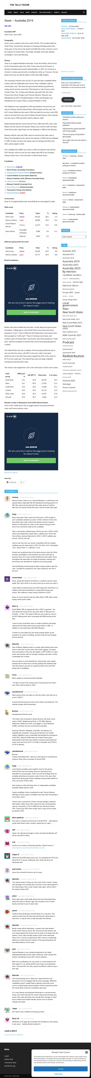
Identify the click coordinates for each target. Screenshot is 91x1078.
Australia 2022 (70, 265)
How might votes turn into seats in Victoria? (74, 141)
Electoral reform (70, 285)
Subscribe (68, 100)
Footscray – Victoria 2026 (77, 214)
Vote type (67, 384)
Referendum (67, 360)
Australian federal (68, 33)
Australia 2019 (71, 261)
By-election (69, 271)
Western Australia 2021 (70, 391)
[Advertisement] (60, 5)
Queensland (66, 38)
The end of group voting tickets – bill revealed (74, 136)
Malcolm (15, 879)
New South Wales (68, 29)
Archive (64, 12)
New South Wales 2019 (72, 322)
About (16, 12)
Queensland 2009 (69, 353)
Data (22, 12)
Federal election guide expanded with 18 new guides (74, 130)
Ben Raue (66, 163)
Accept (60, 1069)
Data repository (74, 279)
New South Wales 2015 (71, 319)
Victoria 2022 (69, 380)
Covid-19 (65, 278)
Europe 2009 (68, 292)
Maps (27, 12)
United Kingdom (68, 374)
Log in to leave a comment (13, 1035)
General (65, 296)
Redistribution (73, 356)
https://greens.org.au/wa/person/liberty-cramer (28, 848)
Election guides (45, 12)
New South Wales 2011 (70, 316)
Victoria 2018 (67, 377)
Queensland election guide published (72, 124)
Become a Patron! (11, 472)
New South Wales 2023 (72, 327)
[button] (86, 1052)
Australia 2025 (71, 268)
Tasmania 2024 (67, 366)
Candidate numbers (72, 275)
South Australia (69, 363)
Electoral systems (68, 289)
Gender (77, 292)
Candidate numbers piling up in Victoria (73, 118)
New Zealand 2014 (70, 332)
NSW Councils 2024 (69, 339)
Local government (70, 304)
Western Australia (69, 387)
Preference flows (68, 346)
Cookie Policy (58, 1074)
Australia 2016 (68, 258)
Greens (71, 296)
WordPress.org (9, 1066)
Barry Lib (15, 1018)
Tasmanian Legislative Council (72, 370)
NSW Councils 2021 (72, 335)
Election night (78, 282)
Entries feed (8, 1059)
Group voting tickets (70, 300)
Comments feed (10, 1063)
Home (10, 12)
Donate (56, 12)
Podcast (34, 12)
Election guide (67, 282)
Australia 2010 (69, 251)
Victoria (64, 26)
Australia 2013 (68, 254)
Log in (6, 1056)
